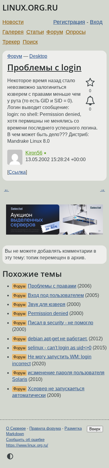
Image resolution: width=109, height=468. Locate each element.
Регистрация (69, 22)
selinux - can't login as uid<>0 (59, 347)
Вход (96, 22)
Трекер (11, 42)
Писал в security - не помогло (60, 322)
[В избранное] (90, 82)
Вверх (95, 429)
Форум (54, 32)
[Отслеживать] (90, 100)
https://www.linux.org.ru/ (27, 445)
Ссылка (17, 172)
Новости (13, 22)
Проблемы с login (44, 67)
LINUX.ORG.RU (30, 7)
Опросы (76, 32)
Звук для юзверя (46, 304)
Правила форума (45, 428)
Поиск (30, 42)
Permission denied (48, 313)
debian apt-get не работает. (58, 338)
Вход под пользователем (56, 295)
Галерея (13, 32)
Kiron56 (33, 152)
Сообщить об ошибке (25, 439)
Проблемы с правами (52, 286)
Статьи (35, 32)
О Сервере (16, 428)
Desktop (38, 56)
